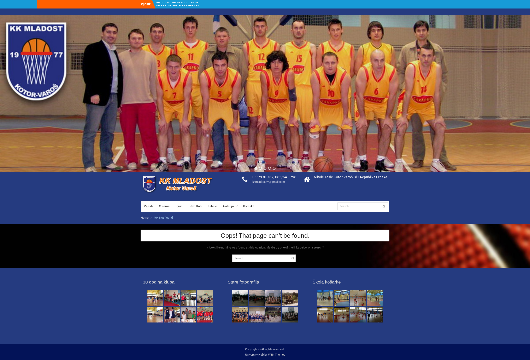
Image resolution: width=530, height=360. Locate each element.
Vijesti (148, 206)
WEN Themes (276, 354)
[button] (255, 168)
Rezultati (196, 206)
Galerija (228, 206)
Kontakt (248, 206)
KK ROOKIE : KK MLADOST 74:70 (177, 2)
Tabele (212, 206)
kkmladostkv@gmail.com (268, 181)
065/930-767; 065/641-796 (274, 177)
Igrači (179, 206)
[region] (265, 93)
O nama (164, 206)
